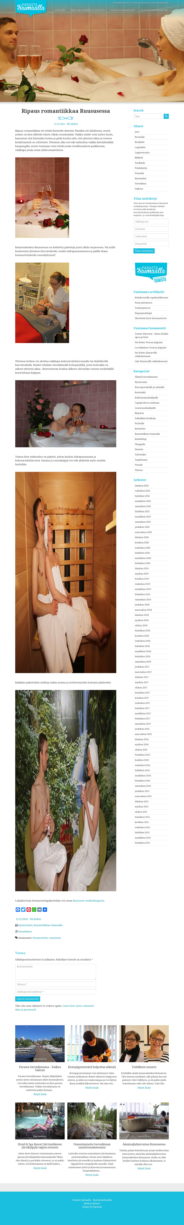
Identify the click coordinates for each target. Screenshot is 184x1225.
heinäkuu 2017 (142, 692)
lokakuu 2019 (142, 568)
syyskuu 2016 (142, 744)
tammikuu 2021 (143, 521)
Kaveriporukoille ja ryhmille (88, 10)
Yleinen (139, 470)
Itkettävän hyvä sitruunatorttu (150, 318)
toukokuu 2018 (142, 640)
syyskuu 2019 (142, 573)
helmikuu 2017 (142, 718)
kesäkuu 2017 (142, 697)
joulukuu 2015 (142, 791)
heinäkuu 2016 (142, 754)
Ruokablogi (141, 438)
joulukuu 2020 (142, 526)
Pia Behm (72, 123)
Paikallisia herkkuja (145, 418)
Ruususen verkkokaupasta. (89, 900)
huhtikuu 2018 (142, 646)
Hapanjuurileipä (143, 313)
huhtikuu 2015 (142, 832)
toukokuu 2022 (142, 490)
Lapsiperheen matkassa (147, 402)
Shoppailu (140, 444)
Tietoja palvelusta (141, 2)
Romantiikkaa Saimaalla (48, 925)
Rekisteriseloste (92, 1203)
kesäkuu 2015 (142, 822)
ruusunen (55, 937)
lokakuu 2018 (142, 615)
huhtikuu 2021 (142, 511)
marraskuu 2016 (143, 734)
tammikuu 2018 (143, 661)
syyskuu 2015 (142, 806)
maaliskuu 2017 (143, 713)
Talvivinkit (140, 454)
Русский (117, 2)
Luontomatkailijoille (123, 10)
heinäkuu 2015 (142, 817)
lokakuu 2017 (142, 677)
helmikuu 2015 (142, 842)
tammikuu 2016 (143, 785)
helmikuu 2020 (142, 563)
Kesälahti (139, 142)
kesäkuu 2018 (142, 635)
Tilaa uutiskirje (144, 250)
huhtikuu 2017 (142, 708)
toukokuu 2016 (142, 765)
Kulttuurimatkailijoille (154, 10)
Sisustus (139, 449)
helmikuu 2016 (142, 780)
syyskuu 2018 (142, 620)
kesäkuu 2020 (142, 542)
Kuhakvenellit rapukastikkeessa (151, 297)
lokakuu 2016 (142, 739)
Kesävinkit (140, 392)
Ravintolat (140, 428)
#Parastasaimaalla (160, 2)
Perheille (60, 10)
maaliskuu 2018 (143, 651)
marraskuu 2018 (143, 609)
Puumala (139, 173)
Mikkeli (139, 157)
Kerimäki (140, 136)
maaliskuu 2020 (143, 558)
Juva (137, 131)
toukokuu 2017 (142, 703)
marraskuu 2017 (143, 672)
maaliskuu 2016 (143, 775)
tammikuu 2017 (143, 723)
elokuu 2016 (141, 749)
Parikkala (140, 162)
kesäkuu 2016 (142, 760)
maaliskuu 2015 (143, 837)
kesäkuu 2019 (142, 578)
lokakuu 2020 (142, 537)
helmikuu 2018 (142, 656)
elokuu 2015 (141, 811)
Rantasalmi (140, 178)
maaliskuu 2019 (143, 589)
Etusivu (126, 2)
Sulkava (139, 188)
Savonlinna (25, 931)
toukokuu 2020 (142, 547)
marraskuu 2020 (143, 532)
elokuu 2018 (141, 625)
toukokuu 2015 (142, 827)
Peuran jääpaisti (154, 342)
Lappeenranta (142, 152)
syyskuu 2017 (142, 682)
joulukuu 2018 (142, 604)
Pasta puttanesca (143, 302)
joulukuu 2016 (142, 728)
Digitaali (97, 1206)
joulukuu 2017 (142, 666)
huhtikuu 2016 (142, 770)
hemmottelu (40, 937)
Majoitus (139, 413)
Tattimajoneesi (142, 307)
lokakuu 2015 (142, 801)
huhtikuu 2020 (142, 552)
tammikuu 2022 (143, 506)
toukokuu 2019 (142, 584)
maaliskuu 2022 (143, 501)
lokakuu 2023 (142, 485)
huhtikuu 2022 (142, 496)
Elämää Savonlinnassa (146, 376)
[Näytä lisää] (40, 1058)
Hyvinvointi (25, 925)
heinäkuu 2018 (142, 630)
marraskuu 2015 (143, 796)
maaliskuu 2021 (143, 516)
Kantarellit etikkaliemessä (153, 361)
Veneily (139, 464)
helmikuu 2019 (142, 594)
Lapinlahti (140, 147)
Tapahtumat (141, 459)
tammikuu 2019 (143, 599)
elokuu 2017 (141, 687)
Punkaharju (141, 167)
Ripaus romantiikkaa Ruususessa (66, 110)
